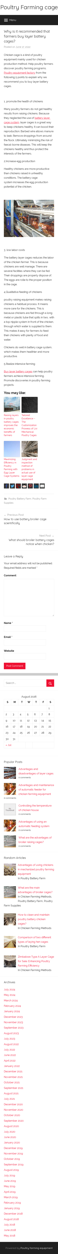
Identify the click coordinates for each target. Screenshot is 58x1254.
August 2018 (11, 1219)
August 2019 (11, 1169)
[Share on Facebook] (6, 486)
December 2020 (13, 1104)
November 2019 (13, 1153)
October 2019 (12, 1158)
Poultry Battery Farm (19, 498)
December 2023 (13, 1016)
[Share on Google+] (18, 486)
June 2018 (10, 1230)
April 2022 (9, 1060)
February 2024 (12, 1005)
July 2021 (9, 1098)
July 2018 (9, 1224)
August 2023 (11, 1033)
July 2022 (9, 1049)
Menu (12, 20)
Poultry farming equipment (36, 1248)
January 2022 (12, 1066)
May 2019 (9, 1186)
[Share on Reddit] (24, 486)
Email (8, 637)
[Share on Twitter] (12, 486)
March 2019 (11, 1197)
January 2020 (12, 1142)
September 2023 (14, 1027)
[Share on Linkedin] (36, 486)
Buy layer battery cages (18, 371)
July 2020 (9, 1131)
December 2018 (13, 1213)
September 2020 (14, 1120)
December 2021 (13, 1071)
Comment (10, 575)
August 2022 (11, 1044)
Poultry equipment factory (19, 72)
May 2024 (9, 994)
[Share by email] (42, 486)
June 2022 (10, 1055)
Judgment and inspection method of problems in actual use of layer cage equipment (29, 469)
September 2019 (13, 1164)
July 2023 (9, 1038)
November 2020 (13, 1109)
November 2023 (13, 1022)
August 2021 (11, 1093)
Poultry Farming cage (29, 7)
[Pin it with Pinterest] (30, 486)
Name (8, 623)
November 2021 (13, 1077)
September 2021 (13, 1088)
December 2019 (13, 1148)
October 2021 (12, 1082)
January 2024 (12, 1011)
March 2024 (11, 1000)
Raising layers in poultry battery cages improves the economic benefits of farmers (11, 425)
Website (9, 650)
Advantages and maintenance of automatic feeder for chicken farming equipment (36, 790)
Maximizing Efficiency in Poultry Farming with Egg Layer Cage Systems (11, 467)
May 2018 (9, 1235)
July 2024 (9, 989)
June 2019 (10, 1180)
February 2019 (12, 1202)
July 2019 (9, 1175)
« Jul (8, 745)
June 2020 (10, 1137)
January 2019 (12, 1208)
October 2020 (12, 1115)
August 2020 (11, 1126)
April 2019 (9, 1191)
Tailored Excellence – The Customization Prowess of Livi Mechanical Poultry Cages (29, 425)
